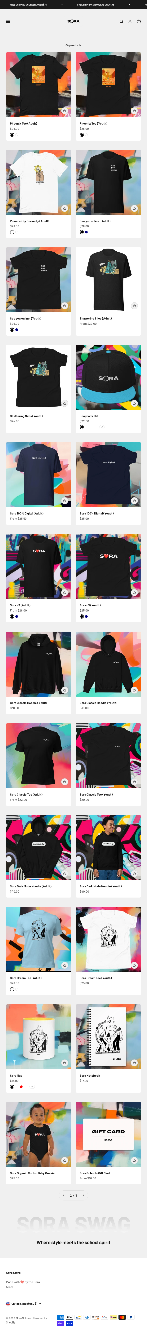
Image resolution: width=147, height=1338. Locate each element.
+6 (32, 1086)
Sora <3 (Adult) (20, 605)
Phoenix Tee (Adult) (23, 123)
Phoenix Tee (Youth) (93, 123)
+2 (102, 427)
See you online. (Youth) (25, 318)
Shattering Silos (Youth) (26, 416)
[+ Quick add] (64, 110)
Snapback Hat (89, 416)
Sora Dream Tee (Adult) (26, 978)
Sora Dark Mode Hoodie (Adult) (30, 886)
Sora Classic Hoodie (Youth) (98, 702)
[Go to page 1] (64, 1195)
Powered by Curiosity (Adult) (29, 221)
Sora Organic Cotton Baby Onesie (32, 1173)
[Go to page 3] (83, 1195)
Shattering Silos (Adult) (96, 318)
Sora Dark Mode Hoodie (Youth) (101, 886)
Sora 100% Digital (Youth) (97, 513)
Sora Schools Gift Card (95, 1173)
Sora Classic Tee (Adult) (26, 794)
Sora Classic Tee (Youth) (96, 794)
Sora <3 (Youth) (90, 605)
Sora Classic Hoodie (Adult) (28, 702)
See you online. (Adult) (95, 221)
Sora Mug (16, 1075)
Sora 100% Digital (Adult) (26, 513)
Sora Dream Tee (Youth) (96, 978)
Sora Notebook (90, 1075)
